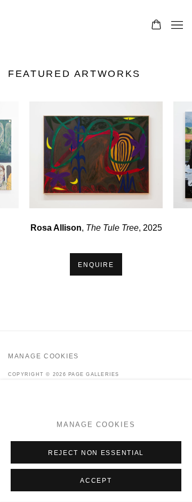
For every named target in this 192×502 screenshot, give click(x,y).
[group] (96, 154)
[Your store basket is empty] (156, 26)
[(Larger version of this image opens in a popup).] (96, 154)
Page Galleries (68, 26)
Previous (42, 154)
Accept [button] (95, 480)
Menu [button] (176, 26)
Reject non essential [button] (96, 453)
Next (149, 154)
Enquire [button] (96, 265)
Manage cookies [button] (43, 356)
